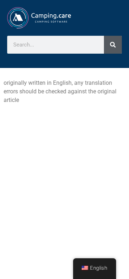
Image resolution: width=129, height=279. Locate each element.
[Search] (113, 45)
